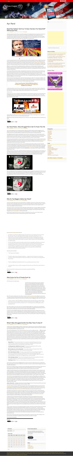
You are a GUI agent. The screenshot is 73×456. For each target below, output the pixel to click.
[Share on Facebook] (26, 58)
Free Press (50, 140)
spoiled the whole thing (30, 297)
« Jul (8, 449)
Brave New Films (50, 147)
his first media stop (26, 117)
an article (23, 143)
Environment (50, 138)
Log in (29, 444)
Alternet (49, 146)
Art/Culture (50, 130)
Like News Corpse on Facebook (55, 158)
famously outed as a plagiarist (15, 93)
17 (11, 442)
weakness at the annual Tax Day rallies (20, 388)
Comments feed (31, 447)
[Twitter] (62, 1)
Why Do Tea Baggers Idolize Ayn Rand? (19, 199)
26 (16, 444)
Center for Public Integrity (52, 149)
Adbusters (50, 145)
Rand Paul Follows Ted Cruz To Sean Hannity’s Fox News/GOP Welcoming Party (26, 29)
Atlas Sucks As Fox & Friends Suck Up (18, 277)
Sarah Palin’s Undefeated (32, 145)
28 (21, 444)
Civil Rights (50, 134)
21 (21, 442)
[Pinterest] (65, 1)
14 (21, 440)
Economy (49, 136)
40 (22, 200)
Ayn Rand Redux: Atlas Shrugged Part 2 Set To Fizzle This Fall (26, 127)
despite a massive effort (11, 137)
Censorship (50, 133)
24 (11, 444)
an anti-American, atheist (37, 393)
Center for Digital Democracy (53, 148)
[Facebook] (61, 1)
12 (16, 440)
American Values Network (14, 232)
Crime (49, 135)
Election (49, 137)
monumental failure (15, 210)
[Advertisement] (56, 37)
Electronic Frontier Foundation (53, 155)
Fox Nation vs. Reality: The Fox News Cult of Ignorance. (26, 84)
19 (16, 442)
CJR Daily (49, 150)
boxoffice (10, 376)
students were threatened (38, 62)
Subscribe (30, 437)
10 (23, 324)
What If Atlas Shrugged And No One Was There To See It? (24, 323)
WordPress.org (30, 448)
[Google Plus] (64, 1)
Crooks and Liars (51, 152)
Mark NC (11, 31)
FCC (48, 139)
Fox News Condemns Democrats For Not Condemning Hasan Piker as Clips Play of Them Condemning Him (55, 60)
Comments (25, 31)
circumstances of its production (22, 331)
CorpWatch (50, 151)
